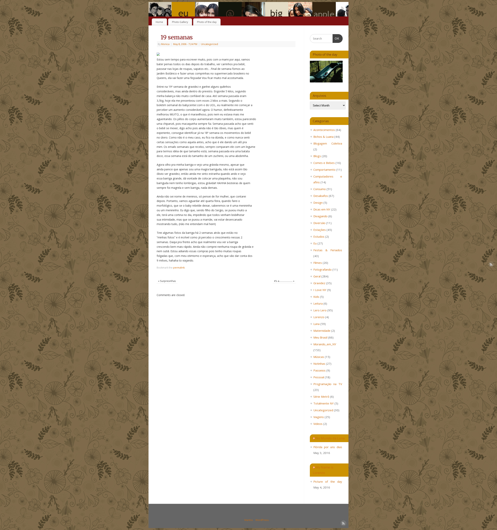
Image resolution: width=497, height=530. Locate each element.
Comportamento (324, 169)
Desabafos (320, 196)
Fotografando (322, 269)
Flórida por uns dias (327, 447)
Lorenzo (318, 317)
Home (159, 22)
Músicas (318, 357)
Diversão (319, 223)
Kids (316, 297)
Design (318, 202)
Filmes (317, 263)
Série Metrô (321, 396)
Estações (319, 230)
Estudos (318, 236)
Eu (315, 243)
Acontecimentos (324, 130)
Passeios (319, 370)
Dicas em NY (321, 209)
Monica (165, 44)
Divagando (320, 216)
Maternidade (321, 331)
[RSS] (343, 8)
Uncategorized (209, 44)
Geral (317, 276)
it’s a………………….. (284, 281)
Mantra (248, 520)
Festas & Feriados (327, 250)
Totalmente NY (323, 403)
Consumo (319, 189)
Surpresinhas (167, 281)
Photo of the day (207, 22)
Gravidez (319, 283)
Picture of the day (327, 481)
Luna (316, 324)
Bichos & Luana (323, 137)
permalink (179, 267)
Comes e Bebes (324, 163)
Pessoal (318, 377)
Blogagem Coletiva (327, 143)
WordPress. (262, 520)
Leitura (318, 303)
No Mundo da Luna (330, 438)
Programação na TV (327, 384)
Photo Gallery (180, 22)
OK (336, 38)
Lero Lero (320, 310)
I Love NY (319, 290)
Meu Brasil (320, 337)
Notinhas (319, 363)
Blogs (317, 156)
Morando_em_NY (324, 344)
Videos (317, 424)
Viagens (318, 417)
